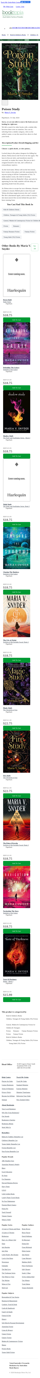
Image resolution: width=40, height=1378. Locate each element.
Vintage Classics (7, 1216)
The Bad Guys (6, 1269)
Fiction (8, 1031)
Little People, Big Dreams (10, 1255)
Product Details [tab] (18, 143)
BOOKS (15, 28)
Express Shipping (21, 1089)
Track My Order (6, 2)
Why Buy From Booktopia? (10, 1113)
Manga (4, 1345)
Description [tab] (7, 143)
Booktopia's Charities (8, 1120)
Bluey (3, 1168)
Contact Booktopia (7, 1085)
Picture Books (6, 1349)
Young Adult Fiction (8, 1352)
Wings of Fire (6, 1284)
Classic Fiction (6, 1334)
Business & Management (9, 1301)
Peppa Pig (5, 1209)
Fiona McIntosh (27, 1247)
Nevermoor (5, 1262)
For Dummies (6, 1179)
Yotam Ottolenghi (27, 1288)
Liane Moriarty (26, 1258)
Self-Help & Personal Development (13, 1323)
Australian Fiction (7, 1326)
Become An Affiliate (8, 1096)
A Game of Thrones (8, 1233)
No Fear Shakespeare (8, 1201)
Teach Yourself (6, 1212)
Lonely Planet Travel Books (10, 1198)
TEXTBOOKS (23, 28)
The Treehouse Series (8, 1273)
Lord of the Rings (7, 1258)
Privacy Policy (6, 1092)
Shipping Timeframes (23, 1092)
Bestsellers (5, 1133)
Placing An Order (7, 1081)
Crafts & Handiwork (8, 1308)
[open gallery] (5, 102)
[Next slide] (4, 1005)
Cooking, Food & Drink (9, 1304)
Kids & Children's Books (14, 1016)
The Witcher (6, 1280)
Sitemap (4, 1100)
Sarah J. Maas (26, 1273)
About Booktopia (8, 1105)
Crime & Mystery (7, 1330)
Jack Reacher (6, 1247)
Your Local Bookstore (9, 1109)
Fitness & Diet (6, 1315)
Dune (3, 1244)
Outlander (5, 1266)
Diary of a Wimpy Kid (9, 1240)
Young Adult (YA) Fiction (17, 1043)
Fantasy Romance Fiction (30, 1031)
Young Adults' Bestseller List (11, 1144)
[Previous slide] (8, 1005)
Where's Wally (6, 1220)
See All (34, 247)
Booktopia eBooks (7, 1124)
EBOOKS (31, 28)
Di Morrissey (26, 1240)
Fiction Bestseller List (9, 1148)
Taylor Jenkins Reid (28, 1277)
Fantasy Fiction (18, 1034)
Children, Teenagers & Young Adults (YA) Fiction (22, 1019)
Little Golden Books (8, 1194)
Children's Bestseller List (9, 1140)
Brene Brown (26, 1229)
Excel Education (7, 1172)
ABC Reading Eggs (8, 1161)
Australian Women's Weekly (10, 1164)
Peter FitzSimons (27, 1266)
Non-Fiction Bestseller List (10, 1151)
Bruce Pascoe (26, 1233)
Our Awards (5, 1116)
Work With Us (6, 1127)
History (4, 1319)
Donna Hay (25, 1244)
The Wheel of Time (8, 1277)
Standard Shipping (22, 1085)
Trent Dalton (26, 1284)
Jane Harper (25, 1255)
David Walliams (27, 1236)
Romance (16, 1031)
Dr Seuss (4, 1175)
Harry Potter (6, 1186)
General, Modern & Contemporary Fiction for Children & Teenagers (20, 1026)
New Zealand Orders (22, 1100)
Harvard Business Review (10, 1183)
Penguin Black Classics (9, 1205)
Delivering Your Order (23, 1096)
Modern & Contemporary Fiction (12, 1341)
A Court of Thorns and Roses (11, 1229)
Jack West (5, 1251)
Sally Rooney (26, 1269)
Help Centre (16, 2)
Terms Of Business (8, 1089)
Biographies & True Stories (10, 1297)
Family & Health (7, 1312)
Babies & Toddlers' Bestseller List (12, 1137)
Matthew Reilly (27, 1262)
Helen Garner (26, 1251)
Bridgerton (5, 1236)
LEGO (4, 1190)
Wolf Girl (5, 1288)
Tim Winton (26, 1280)
